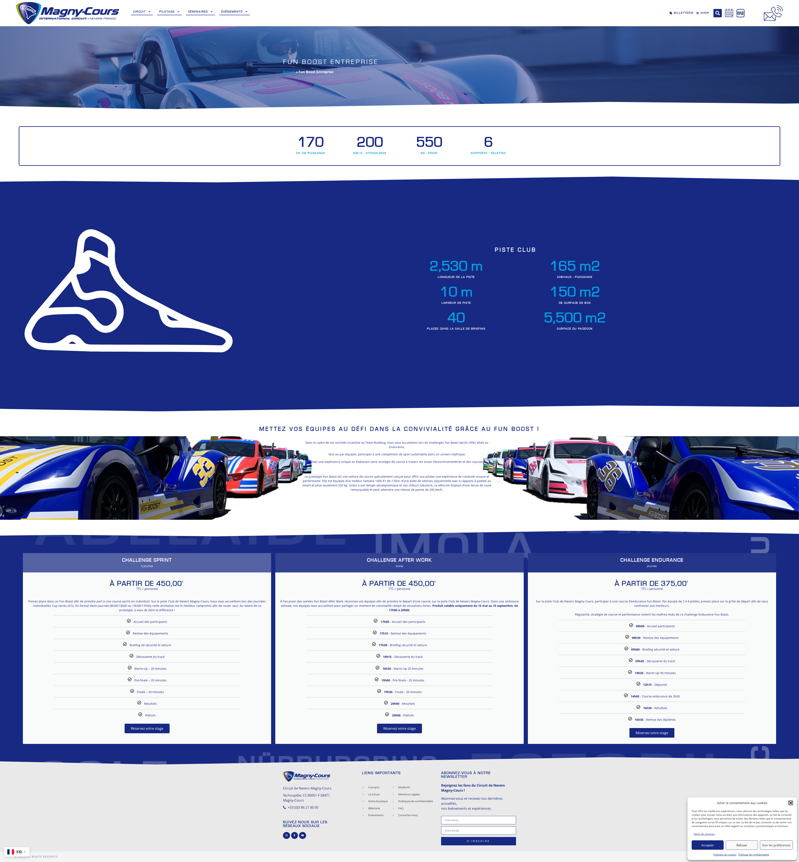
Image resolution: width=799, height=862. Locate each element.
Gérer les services (704, 834)
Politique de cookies (724, 854)
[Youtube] (302, 835)
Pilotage (167, 11)
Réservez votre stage (147, 728)
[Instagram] (286, 835)
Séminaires (198, 11)
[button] (791, 803)
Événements (232, 11)
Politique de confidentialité (753, 854)
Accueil (289, 72)
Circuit (139, 11)
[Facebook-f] (294, 835)
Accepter (707, 845)
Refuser (741, 845)
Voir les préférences (776, 845)
